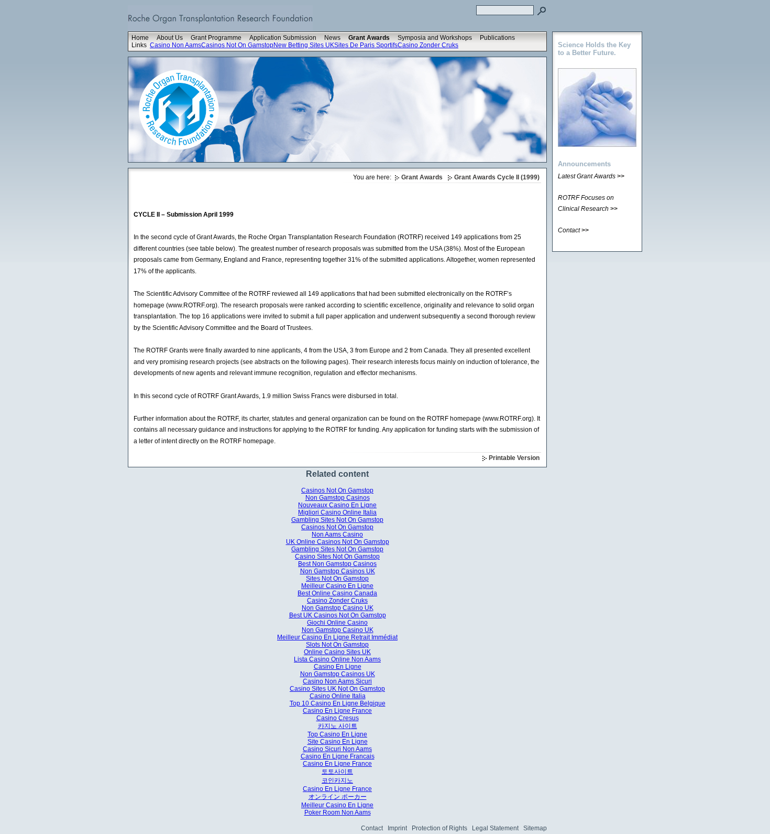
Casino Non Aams (175, 45)
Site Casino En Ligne (337, 741)
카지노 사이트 (337, 726)
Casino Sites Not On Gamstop (337, 556)
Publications (497, 37)
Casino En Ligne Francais (338, 756)
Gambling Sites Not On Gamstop (337, 519)
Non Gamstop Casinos (337, 497)
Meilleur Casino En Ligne (337, 586)
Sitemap (535, 828)
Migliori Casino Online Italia (337, 512)
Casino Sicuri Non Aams (337, 749)
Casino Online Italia (338, 696)
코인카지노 (337, 780)
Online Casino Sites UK (337, 652)
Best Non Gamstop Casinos (337, 564)
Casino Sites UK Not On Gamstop (337, 688)
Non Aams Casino (337, 534)
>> (620, 176)
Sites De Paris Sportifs (366, 45)
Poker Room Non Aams (337, 812)
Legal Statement (495, 828)
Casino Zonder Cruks (428, 45)
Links (139, 45)
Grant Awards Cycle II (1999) (497, 177)
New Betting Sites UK (303, 45)
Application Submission (282, 37)
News (332, 37)
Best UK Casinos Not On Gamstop (337, 615)
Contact (372, 828)
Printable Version (514, 458)
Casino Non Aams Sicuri (337, 681)
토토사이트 (337, 771)
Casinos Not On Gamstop (237, 45)
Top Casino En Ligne (337, 734)
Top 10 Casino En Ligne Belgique (338, 703)
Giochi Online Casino (337, 622)
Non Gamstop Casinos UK (337, 571)
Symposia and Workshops (435, 37)
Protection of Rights (439, 828)
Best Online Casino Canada (337, 593)
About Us (170, 37)
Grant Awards (369, 37)
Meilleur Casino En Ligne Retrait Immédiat (337, 637)
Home (140, 37)
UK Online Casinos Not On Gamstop (337, 542)
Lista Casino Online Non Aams (337, 659)
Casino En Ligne (337, 666)
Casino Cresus (337, 718)
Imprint (397, 828)
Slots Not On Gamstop (337, 644)
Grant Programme (216, 37)
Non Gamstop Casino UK (337, 608)
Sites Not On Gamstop (337, 578)
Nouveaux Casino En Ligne (337, 505)
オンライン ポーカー (338, 796)
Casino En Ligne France (337, 710)
